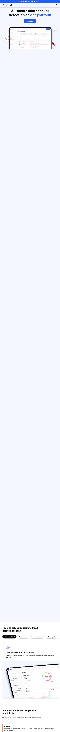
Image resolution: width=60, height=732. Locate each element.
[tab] (9, 637)
